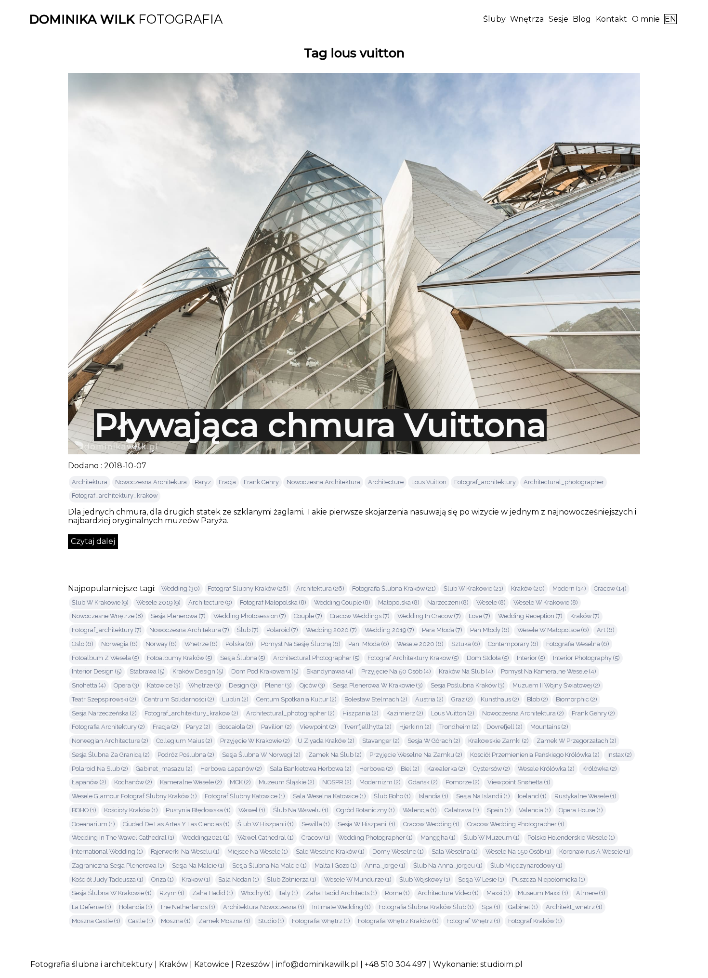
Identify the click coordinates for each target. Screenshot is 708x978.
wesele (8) (491, 602)
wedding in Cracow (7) (429, 616)
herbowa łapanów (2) (231, 768)
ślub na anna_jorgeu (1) (448, 865)
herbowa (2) (376, 768)
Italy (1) (288, 893)
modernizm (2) (380, 782)
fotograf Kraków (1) (535, 921)
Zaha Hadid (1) (212, 893)
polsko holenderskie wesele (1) (571, 837)
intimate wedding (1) (341, 907)
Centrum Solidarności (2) (179, 699)
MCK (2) (240, 782)
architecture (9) (210, 602)
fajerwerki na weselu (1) (185, 851)
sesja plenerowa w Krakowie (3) (378, 685)
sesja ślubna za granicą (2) (111, 754)
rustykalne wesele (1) (585, 796)
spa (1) (491, 907)
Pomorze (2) (463, 782)
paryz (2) (198, 726)
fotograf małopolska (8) (273, 602)
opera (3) (126, 685)
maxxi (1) (498, 893)
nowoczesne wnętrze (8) (107, 616)
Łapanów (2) (89, 782)
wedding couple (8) (342, 602)
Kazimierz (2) (404, 713)
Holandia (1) (135, 907)
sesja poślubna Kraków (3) (468, 685)
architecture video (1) (448, 893)
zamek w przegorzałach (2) (576, 740)
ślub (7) (248, 630)
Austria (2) (429, 699)
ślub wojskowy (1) (424, 879)
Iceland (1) (532, 796)
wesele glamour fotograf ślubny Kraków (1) (134, 796)
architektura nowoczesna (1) (263, 907)
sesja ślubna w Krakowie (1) (112, 893)
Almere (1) (590, 893)
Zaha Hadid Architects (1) (341, 893)
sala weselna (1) (455, 851)
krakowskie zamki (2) (498, 740)
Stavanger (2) (381, 740)
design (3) (243, 685)
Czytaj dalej (93, 541)
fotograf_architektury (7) (107, 630)
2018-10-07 (125, 465)
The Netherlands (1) (187, 907)
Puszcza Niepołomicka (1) (548, 879)
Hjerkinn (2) (415, 726)
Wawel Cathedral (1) (265, 837)
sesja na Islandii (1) (483, 796)
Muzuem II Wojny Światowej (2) (556, 685)
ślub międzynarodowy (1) (526, 865)
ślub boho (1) (392, 796)
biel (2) (410, 768)
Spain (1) (499, 810)
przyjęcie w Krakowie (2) (255, 740)
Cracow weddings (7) (360, 616)
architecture (386, 482)
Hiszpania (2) (360, 713)
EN (670, 19)
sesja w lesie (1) (481, 879)
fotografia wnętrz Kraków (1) (398, 921)
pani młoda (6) (368, 644)
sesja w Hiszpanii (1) (366, 824)
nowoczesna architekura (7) (189, 630)
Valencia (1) (535, 810)
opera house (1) (581, 810)
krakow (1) (196, 879)
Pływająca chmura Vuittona (320, 425)
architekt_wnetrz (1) (574, 907)
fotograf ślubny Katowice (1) (245, 796)
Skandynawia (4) (330, 671)
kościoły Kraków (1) (131, 810)
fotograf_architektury (485, 482)
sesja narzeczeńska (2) (104, 713)
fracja (227, 482)
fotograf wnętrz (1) (473, 921)
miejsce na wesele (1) (257, 851)
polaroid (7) (282, 630)
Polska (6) (239, 644)
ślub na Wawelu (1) (300, 810)
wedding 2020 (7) (331, 630)
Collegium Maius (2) (184, 740)
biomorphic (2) (576, 699)
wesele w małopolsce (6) (553, 630)
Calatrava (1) (462, 810)
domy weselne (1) (398, 851)
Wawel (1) (251, 810)
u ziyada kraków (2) (326, 740)
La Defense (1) (91, 907)
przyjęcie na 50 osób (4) (396, 671)
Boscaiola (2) (235, 726)
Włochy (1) (256, 893)
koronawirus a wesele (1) (594, 851)
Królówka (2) (599, 768)
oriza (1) (162, 879)
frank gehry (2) (593, 713)
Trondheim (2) (459, 726)
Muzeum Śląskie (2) (287, 782)
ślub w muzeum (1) (491, 837)
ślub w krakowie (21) (473, 588)
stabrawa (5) (147, 671)
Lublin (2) (235, 699)
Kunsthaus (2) (500, 699)
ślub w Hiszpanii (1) (265, 824)
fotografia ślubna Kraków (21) (394, 588)
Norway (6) (161, 644)
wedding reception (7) (530, 616)
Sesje (558, 19)
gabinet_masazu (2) (164, 768)
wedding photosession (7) (249, 616)
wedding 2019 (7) (389, 630)
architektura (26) (320, 588)
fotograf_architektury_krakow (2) (191, 713)
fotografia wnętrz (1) (321, 921)
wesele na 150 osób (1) (518, 851)
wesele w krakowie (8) (545, 602)
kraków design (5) (197, 671)
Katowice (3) (164, 685)
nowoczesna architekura (151, 482)
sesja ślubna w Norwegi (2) (261, 754)
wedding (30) (180, 588)
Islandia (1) (433, 796)
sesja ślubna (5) (242, 657)
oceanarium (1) (93, 824)
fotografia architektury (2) (108, 726)
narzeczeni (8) (448, 602)
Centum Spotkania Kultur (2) (296, 699)
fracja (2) (165, 726)
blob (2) (537, 699)
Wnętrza (527, 19)
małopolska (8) (399, 602)
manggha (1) (438, 837)
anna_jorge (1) (385, 865)
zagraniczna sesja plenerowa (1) (118, 865)
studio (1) (271, 921)
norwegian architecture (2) (110, 740)
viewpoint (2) (318, 726)
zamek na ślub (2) (335, 754)
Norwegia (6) (119, 644)
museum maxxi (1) (543, 893)
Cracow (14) (610, 588)
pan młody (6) (490, 630)
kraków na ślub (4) (466, 671)
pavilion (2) (276, 726)
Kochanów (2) (133, 782)
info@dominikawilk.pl (317, 964)
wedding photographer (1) (375, 837)
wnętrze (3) (204, 685)
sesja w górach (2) (433, 740)
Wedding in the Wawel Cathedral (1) (123, 837)
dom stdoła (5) (488, 657)
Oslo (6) (82, 644)
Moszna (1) (176, 921)
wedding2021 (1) (206, 837)
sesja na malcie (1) (198, 865)
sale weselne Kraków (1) (330, 851)
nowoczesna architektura (323, 482)
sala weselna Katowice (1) (329, 796)
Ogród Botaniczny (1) (365, 810)
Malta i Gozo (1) (336, 865)
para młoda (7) (442, 630)
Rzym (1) (171, 893)
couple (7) (308, 616)
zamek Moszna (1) (224, 921)
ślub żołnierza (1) (291, 879)
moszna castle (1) (96, 921)
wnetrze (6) (201, 644)
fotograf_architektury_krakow (114, 495)
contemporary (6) (513, 644)
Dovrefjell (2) (504, 726)
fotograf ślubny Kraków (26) (248, 588)
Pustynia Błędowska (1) (198, 810)
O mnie (646, 19)
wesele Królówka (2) (546, 768)
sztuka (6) (465, 644)
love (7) (479, 616)
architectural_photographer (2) (290, 713)
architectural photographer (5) (316, 657)
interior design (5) (97, 671)
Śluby (494, 19)
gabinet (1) (523, 907)
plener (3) (278, 685)
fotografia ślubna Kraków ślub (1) (426, 907)
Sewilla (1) (316, 824)
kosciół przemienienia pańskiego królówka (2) (535, 754)
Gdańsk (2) (423, 782)
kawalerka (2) (446, 768)
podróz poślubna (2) (185, 754)
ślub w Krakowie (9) (100, 602)
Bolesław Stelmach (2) (375, 699)
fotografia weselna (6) (577, 644)
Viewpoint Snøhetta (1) (519, 782)
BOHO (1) (84, 810)
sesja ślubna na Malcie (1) (269, 865)
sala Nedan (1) (238, 879)
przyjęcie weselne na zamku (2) (415, 754)
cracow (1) (316, 837)
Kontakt (611, 19)
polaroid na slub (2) (100, 768)
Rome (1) (397, 893)
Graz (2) (462, 699)
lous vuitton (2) (452, 713)
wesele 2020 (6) (420, 644)
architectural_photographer (564, 482)
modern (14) (569, 588)
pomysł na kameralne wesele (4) (548, 671)
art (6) (606, 630)
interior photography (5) (586, 657)
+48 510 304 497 (396, 964)
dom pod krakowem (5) (265, 671)
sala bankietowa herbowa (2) (311, 768)
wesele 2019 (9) (158, 602)
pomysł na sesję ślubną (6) (301, 644)
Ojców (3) (312, 685)
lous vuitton (428, 482)
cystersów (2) (491, 768)
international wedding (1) (107, 851)
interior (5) (531, 657)
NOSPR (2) (337, 782)
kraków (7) (585, 616)
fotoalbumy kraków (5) (179, 657)
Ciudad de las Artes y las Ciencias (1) (176, 824)
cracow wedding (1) (431, 824)
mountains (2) (549, 726)
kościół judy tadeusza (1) (108, 879)
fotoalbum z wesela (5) (105, 657)
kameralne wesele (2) (191, 782)
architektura (89, 482)
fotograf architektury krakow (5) (413, 657)
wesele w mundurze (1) (358, 879)
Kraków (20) (528, 588)
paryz (203, 482)
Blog (582, 19)
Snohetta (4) (89, 685)
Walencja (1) (420, 810)
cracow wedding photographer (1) (515, 824)
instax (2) (619, 754)
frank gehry (261, 482)
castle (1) (140, 921)
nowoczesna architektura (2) (523, 713)
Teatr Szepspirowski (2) (104, 699)
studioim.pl (501, 964)
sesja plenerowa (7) (178, 616)
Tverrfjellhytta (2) (368, 726)
